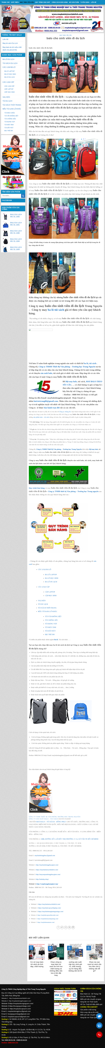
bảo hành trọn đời (52, 408)
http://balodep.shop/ (42, 879)
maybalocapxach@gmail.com (18, 1016)
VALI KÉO (6, 97)
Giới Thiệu (15, 2)
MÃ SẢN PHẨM (74, 2)
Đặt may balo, (94, 449)
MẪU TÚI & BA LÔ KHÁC (12, 109)
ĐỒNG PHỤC (61, 822)
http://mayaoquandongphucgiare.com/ (48, 874)
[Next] (102, 961)
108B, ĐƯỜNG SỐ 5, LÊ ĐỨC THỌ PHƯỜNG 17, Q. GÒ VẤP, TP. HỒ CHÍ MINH (69, 839)
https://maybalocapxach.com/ (20, 1009)
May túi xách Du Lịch (10, 43)
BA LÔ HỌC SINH (10, 74)
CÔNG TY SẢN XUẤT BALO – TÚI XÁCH (43, 819)
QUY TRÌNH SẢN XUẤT (42, 2)
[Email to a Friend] (65, 927)
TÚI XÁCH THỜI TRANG (12, 105)
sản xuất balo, (47, 373)
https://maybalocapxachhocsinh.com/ (48, 915)
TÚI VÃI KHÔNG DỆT (11, 116)
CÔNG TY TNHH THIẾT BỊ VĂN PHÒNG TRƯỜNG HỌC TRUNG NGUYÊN (54, 817)
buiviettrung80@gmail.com (46, 401)
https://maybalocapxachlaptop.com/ (49, 908)
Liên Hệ (93, 2)
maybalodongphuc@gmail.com (45, 855)
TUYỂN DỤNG (84, 2)
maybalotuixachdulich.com (21, 998)
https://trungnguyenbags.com (19, 1006)
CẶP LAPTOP (8, 89)
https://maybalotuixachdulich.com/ (47, 870)
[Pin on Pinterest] (69, 927)
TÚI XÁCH (51, 822)
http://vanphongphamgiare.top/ (47, 884)
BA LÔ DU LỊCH (8, 59)
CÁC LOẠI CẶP (8, 82)
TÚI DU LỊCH (7, 101)
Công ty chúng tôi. (65, 411)
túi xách (59, 309)
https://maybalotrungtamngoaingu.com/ (50, 911)
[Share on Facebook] (58, 927)
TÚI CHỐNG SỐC (10, 119)
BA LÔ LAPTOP (9, 71)
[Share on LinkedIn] (73, 927)
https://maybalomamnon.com (45, 922)
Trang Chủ (6, 2)
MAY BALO (40, 822)
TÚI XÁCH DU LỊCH (10, 63)
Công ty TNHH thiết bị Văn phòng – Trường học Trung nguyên (73, 491)
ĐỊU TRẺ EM (8, 130)
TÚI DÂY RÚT (8, 127)
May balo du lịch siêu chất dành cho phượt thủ (12, 48)
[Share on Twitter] (62, 927)
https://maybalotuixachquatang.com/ (47, 919)
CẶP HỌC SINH (9, 92)
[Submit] (23, 196)
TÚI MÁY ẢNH (9, 125)
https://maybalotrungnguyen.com (21, 1003)
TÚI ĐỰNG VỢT (9, 122)
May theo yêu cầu (27, 2)
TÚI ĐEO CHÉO (9, 113)
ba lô (51, 309)
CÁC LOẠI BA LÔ (9, 67)
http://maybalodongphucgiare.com (47, 865)
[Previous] (28, 961)
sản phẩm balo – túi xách (41, 417)
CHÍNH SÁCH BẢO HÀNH (60, 2)
